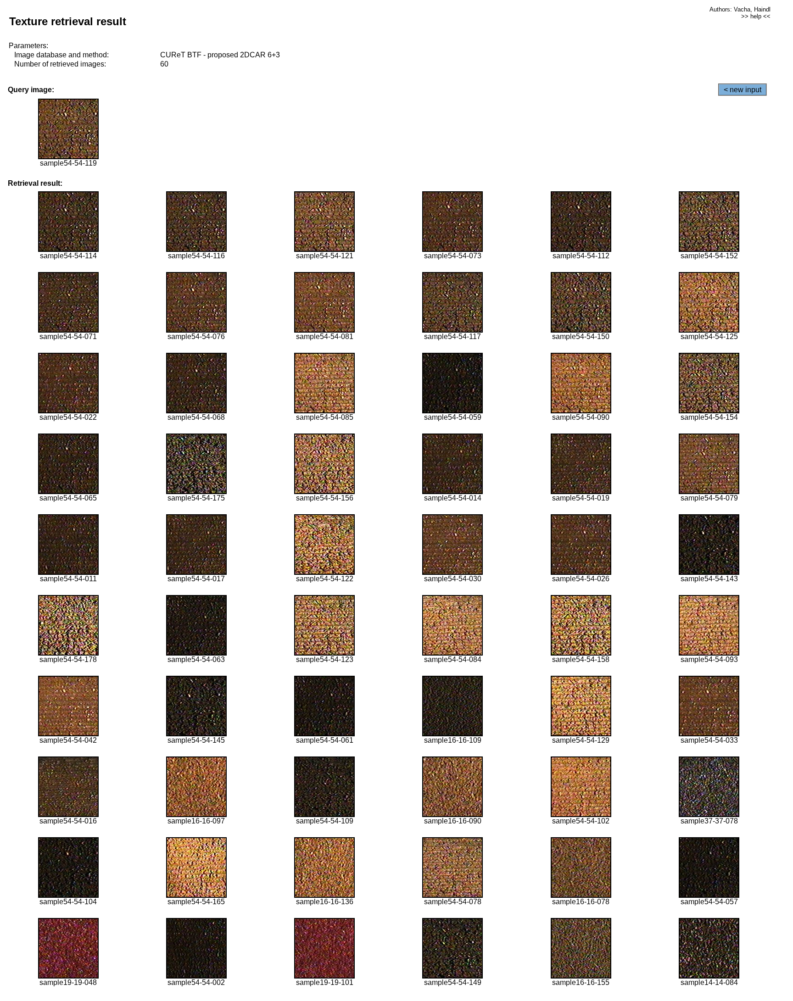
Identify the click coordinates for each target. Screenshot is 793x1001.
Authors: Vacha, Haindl (740, 9)
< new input (742, 90)
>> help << (756, 16)
